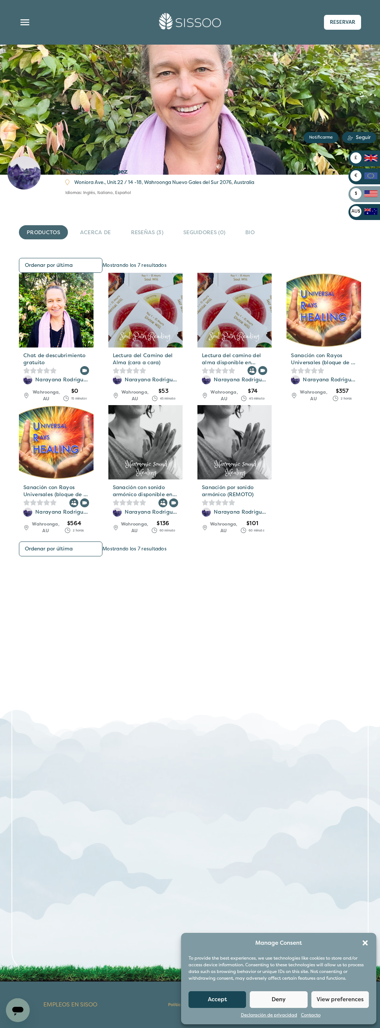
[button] (365, 943)
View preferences (340, 999)
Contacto (311, 1015)
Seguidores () (204, 232)
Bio (250, 232)
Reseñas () (147, 232)
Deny (279, 999)
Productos (43, 232)
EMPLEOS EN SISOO (70, 1004)
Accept (217, 999)
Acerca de (95, 232)
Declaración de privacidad (269, 1015)
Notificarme (321, 137)
